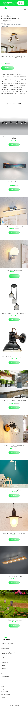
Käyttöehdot (4, 691)
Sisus (2, 671)
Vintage (3, 58)
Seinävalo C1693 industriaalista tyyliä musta (14, 357)
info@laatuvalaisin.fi (6, 657)
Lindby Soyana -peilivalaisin (14, 270)
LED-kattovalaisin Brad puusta (14, 576)
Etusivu (3, 23)
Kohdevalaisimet (19, 58)
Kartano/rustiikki (10, 58)
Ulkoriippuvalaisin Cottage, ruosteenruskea (14, 533)
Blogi (2, 686)
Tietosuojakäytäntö (6, 694)
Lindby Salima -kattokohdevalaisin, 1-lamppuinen (14, 445)
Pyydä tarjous (21, 3)
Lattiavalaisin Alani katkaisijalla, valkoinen (14, 490)
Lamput (3, 665)
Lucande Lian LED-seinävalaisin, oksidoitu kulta (14, 182)
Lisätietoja (7, 67)
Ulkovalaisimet (5, 676)
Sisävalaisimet (11, 56)
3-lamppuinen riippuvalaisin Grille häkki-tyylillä (14, 313)
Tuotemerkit (19, 56)
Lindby (24, 56)
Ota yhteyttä (4, 689)
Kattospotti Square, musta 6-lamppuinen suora (14, 137)
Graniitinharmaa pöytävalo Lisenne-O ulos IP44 (14, 400)
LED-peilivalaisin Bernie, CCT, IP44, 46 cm (14, 227)
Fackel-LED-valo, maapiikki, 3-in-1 (14, 620)
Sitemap (3, 697)
